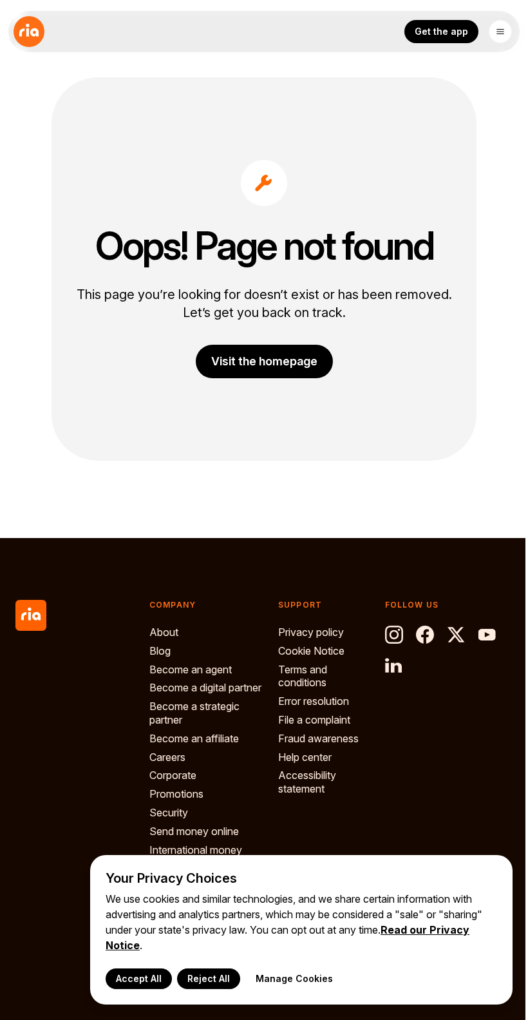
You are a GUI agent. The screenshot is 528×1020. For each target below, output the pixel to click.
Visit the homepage (264, 361)
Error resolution (313, 701)
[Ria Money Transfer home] (29, 31)
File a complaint (314, 719)
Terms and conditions (302, 676)
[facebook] (425, 635)
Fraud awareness (318, 738)
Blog (160, 650)
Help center (305, 757)
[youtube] (487, 635)
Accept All (139, 978)
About (163, 632)
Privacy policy (311, 632)
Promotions (176, 793)
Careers (167, 757)
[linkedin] (394, 666)
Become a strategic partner (194, 713)
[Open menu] (500, 31)
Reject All (208, 978)
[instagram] (394, 635)
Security (168, 812)
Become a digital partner (205, 687)
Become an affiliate (194, 738)
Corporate (172, 775)
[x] (456, 635)
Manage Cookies (294, 978)
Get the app (441, 31)
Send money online (194, 831)
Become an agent (190, 669)
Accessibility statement (307, 782)
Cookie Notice (311, 650)
